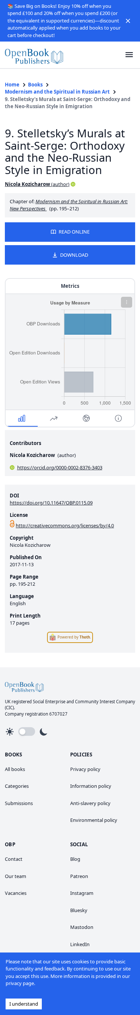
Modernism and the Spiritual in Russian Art (57, 91)
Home (12, 84)
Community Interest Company (105, 701)
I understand (23, 1003)
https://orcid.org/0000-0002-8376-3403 (59, 467)
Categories (17, 786)
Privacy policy (85, 769)
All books (15, 769)
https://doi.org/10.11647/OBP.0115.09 (51, 502)
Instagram (81, 893)
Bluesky (78, 910)
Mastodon (81, 927)
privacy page (20, 983)
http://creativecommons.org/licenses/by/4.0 (65, 525)
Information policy (90, 786)
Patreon (79, 876)
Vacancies (16, 893)
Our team (15, 876)
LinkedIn (80, 944)
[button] (128, 20)
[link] (34, 55)
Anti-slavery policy (90, 803)
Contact (13, 859)
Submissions (19, 803)
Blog (75, 859)
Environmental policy (93, 820)
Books (35, 84)
